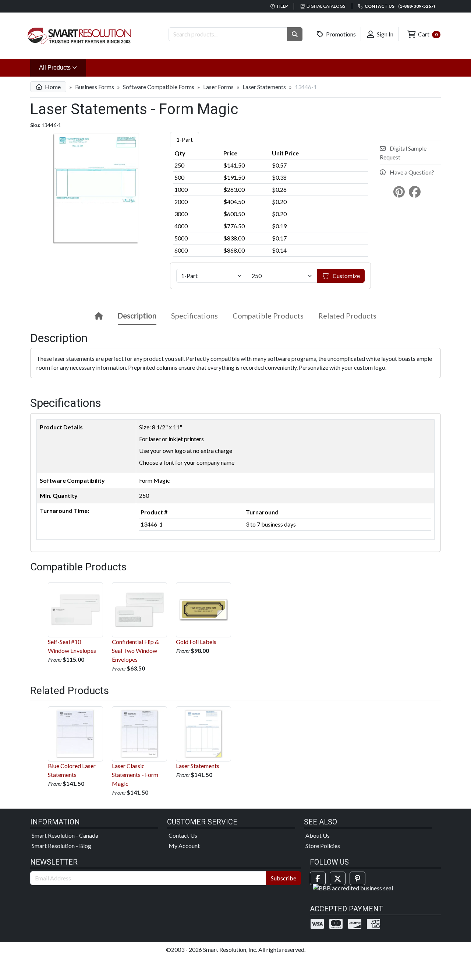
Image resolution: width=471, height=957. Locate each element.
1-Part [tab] (184, 139)
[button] (294, 34)
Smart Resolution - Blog (61, 845)
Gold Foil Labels (196, 641)
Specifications (194, 315)
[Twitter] (338, 878)
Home (52, 86)
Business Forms (94, 86)
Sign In (384, 34)
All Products (62, 67)
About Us (317, 835)
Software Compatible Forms (158, 86)
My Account (184, 845)
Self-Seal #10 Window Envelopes (72, 646)
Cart (427, 34)
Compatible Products (268, 315)
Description (137, 315)
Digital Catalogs (325, 6)
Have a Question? (411, 172)
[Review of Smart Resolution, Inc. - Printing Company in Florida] (353, 887)
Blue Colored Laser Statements (72, 770)
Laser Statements (264, 86)
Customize (346, 275)
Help (282, 6)
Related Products (347, 315)
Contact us (399, 6)
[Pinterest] (357, 878)
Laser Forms (218, 86)
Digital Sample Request (403, 153)
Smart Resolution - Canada (65, 835)
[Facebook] (318, 878)
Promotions (340, 34)
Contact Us (183, 835)
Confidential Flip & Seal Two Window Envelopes (135, 650)
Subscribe (283, 878)
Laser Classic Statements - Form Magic (135, 774)
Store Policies (322, 845)
